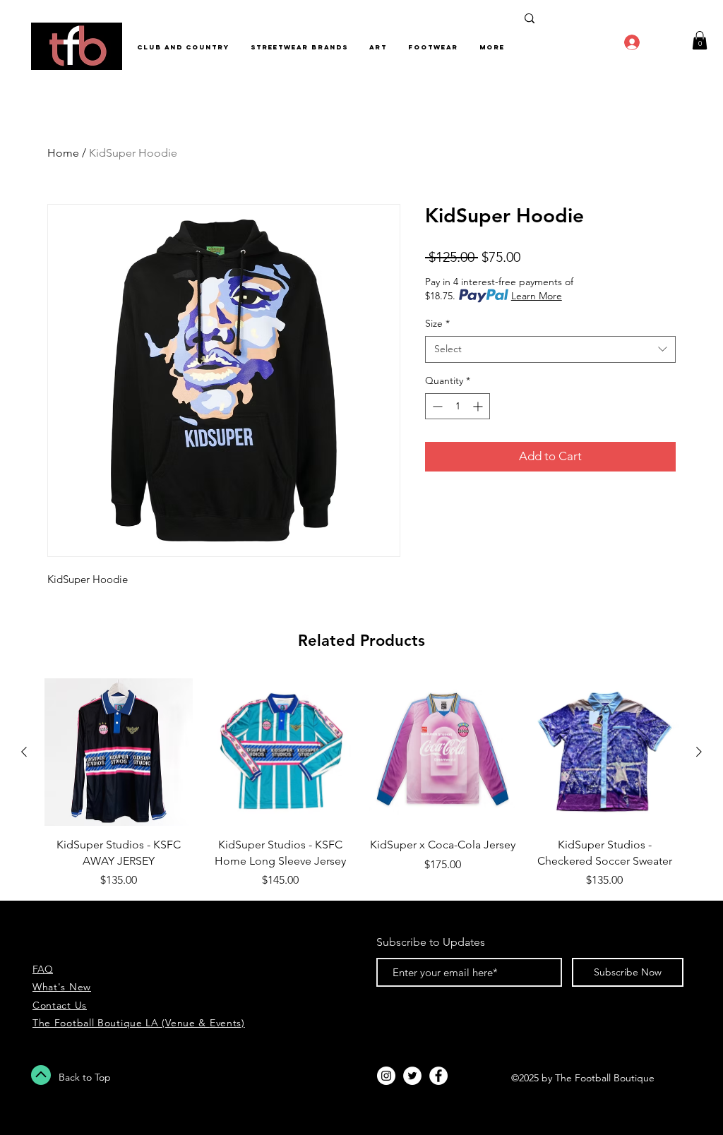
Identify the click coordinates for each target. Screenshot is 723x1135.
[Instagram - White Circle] (386, 1076)
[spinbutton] (457, 406)
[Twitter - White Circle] (412, 1076)
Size (437, 323)
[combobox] (550, 349)
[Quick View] (118, 752)
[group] (361, 783)
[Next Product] (699, 751)
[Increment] (479, 406)
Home (63, 153)
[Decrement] (436, 406)
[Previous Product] (24, 751)
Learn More (536, 295)
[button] (699, 40)
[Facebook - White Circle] (438, 1076)
